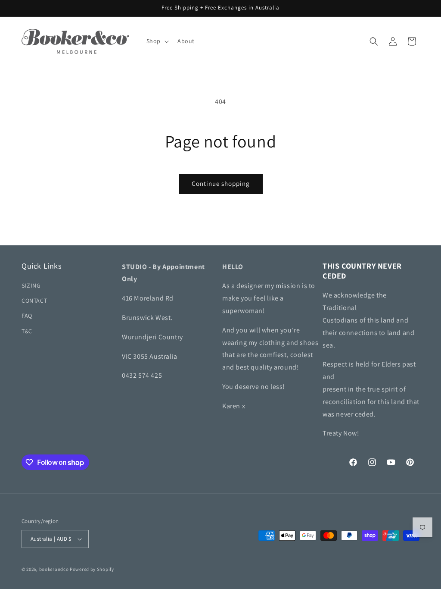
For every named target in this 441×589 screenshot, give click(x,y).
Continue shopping (221, 183)
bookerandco (54, 569)
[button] (156, 41)
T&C (27, 331)
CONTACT (34, 300)
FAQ (27, 316)
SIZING (31, 285)
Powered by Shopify (92, 569)
